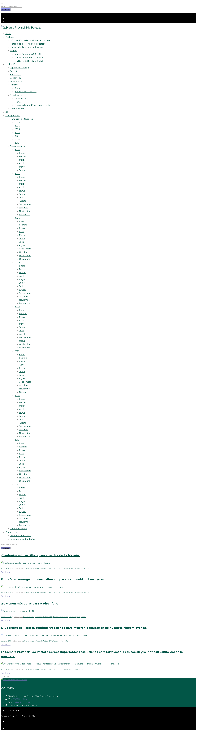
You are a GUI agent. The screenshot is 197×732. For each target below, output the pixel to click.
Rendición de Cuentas (21, 119)
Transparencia (12, 115)
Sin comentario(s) (28, 568)
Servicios (14, 71)
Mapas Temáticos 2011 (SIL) (28, 54)
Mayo (22, 167)
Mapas (13, 50)
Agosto (22, 201)
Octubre (23, 207)
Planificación (16, 95)
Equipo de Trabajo (19, 67)
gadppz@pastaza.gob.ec (23, 702)
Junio (22, 170)
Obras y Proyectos (74, 617)
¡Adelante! (6, 10)
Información (39, 568)
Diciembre (24, 214)
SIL (6, 112)
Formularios (16, 81)
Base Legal (15, 74)
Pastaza (9, 37)
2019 (17, 143)
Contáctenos (11, 532)
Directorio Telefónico (20, 535)
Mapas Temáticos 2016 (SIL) (29, 57)
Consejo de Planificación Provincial (33, 105)
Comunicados (17, 109)
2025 (17, 122)
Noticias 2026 (47, 568)
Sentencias (15, 78)
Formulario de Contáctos (22, 539)
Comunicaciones (18, 528)
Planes (18, 88)
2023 (17, 129)
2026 (17, 149)
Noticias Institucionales (60, 568)
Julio (21, 197)
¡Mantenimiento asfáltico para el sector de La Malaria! (40, 555)
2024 (17, 126)
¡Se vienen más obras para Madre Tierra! (30, 603)
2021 (17, 136)
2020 (17, 139)
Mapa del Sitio (12, 710)
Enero (22, 153)
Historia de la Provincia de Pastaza (28, 44)
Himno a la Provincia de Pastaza (26, 47)
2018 (17, 484)
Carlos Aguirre (18, 568)
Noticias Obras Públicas (76, 568)
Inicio (8, 33)
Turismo (14, 85)
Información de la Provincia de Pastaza (30, 40)
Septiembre (25, 204)
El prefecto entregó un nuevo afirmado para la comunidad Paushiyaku (52, 579)
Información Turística (25, 91)
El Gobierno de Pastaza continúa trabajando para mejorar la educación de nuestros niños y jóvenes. (74, 627)
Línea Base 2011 (22, 98)
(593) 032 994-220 (19, 699)
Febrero (23, 156)
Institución (10, 64)
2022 (17, 132)
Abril (21, 163)
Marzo (22, 160)
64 (8, 676)
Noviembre (25, 211)
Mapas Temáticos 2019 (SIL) (29, 61)
